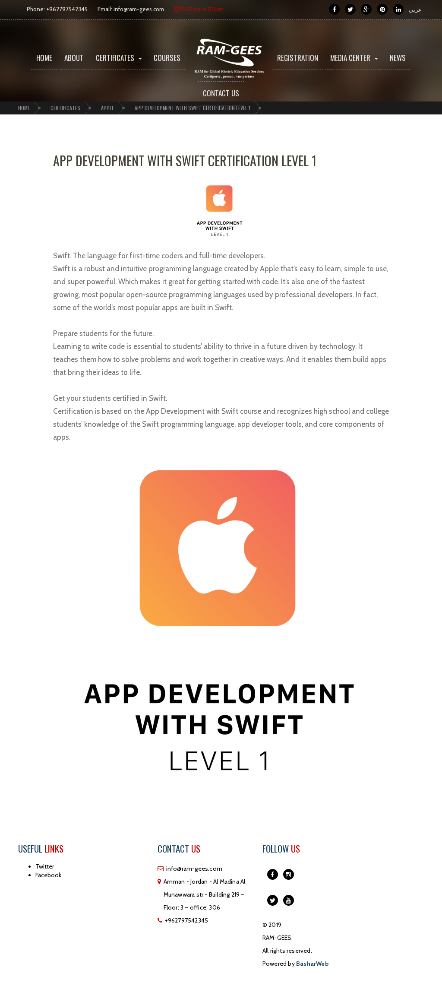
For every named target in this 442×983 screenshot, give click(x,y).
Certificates (115, 57)
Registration (297, 57)
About (74, 57)
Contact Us (221, 93)
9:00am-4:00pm (201, 9)
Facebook (48, 875)
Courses (167, 57)
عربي (415, 9)
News (398, 57)
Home (44, 57)
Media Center (350, 57)
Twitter (44, 866)
